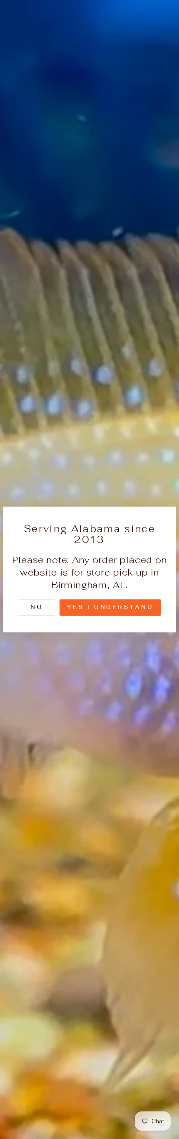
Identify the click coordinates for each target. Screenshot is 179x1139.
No (36, 607)
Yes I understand (110, 607)
